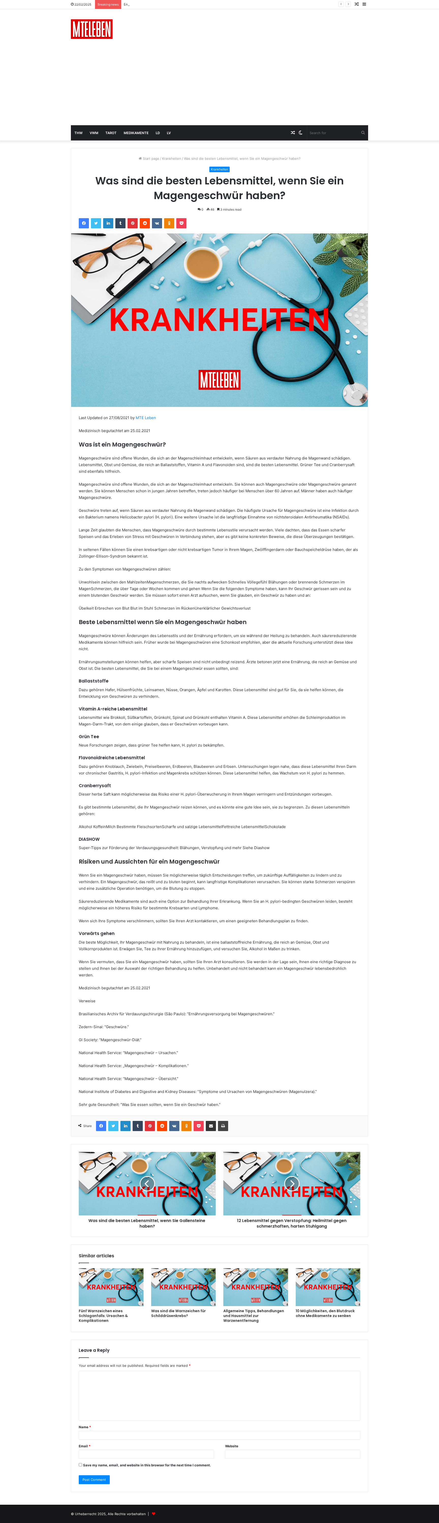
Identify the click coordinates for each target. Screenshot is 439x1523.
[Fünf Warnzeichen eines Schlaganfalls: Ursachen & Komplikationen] (111, 1287)
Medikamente (136, 133)
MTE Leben (146, 417)
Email (84, 1446)
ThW (78, 133)
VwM (94, 133)
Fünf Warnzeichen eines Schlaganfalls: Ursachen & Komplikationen (103, 1315)
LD (158, 133)
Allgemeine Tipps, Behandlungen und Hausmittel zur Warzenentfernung (253, 1315)
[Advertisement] (219, 87)
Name (85, 1427)
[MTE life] (92, 29)
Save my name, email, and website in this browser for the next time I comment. (147, 1465)
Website (231, 1446)
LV (169, 133)
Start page (150, 158)
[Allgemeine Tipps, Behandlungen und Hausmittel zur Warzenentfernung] (255, 1287)
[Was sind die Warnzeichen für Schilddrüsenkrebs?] (183, 1287)
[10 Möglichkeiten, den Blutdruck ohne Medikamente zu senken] (328, 1287)
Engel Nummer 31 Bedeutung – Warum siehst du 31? (165, 4)
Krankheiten (171, 158)
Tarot (111, 133)
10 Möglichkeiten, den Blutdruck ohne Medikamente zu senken (325, 1313)
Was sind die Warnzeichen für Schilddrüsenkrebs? (178, 1313)
